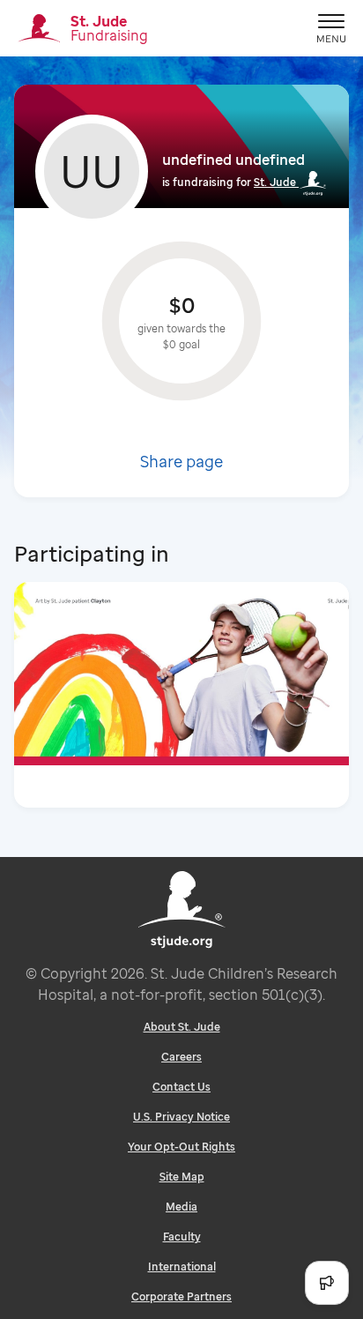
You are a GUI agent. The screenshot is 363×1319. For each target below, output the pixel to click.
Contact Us (181, 1086)
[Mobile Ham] (331, 28)
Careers (181, 1056)
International (182, 1266)
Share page (181, 461)
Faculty (182, 1236)
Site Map (181, 1176)
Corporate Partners (181, 1296)
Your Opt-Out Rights (181, 1146)
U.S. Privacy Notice (181, 1116)
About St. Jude (182, 1026)
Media (181, 1206)
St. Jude (275, 182)
